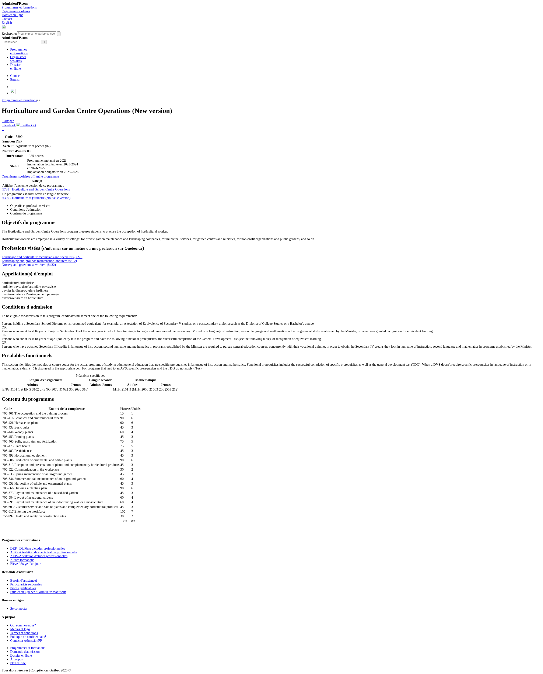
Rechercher (9, 33)
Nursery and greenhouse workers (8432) (29, 264)
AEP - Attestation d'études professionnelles (38, 556)
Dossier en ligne (12, 15)
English (7, 22)
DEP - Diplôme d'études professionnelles (37, 548)
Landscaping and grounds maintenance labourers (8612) (39, 261)
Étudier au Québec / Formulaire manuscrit (38, 592)
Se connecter (18, 608)
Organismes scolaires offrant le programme (30, 176)
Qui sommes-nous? (23, 625)
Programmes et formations (19, 7)
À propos (16, 659)
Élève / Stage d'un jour (25, 563)
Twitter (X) (28, 125)
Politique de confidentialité (28, 637)
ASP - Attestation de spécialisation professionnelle (43, 552)
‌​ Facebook (9, 125)
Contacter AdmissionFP (26, 640)
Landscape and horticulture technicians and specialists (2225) (42, 257)
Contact (7, 19)
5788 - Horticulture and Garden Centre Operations (36, 189)
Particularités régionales (26, 584)
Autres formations (22, 560)
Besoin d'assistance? (23, 580)
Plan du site (18, 663)
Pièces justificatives (23, 588)
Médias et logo (20, 629)
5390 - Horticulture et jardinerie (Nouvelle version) (36, 198)
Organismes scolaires (16, 11)
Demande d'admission (25, 651)
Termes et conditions (24, 633)
